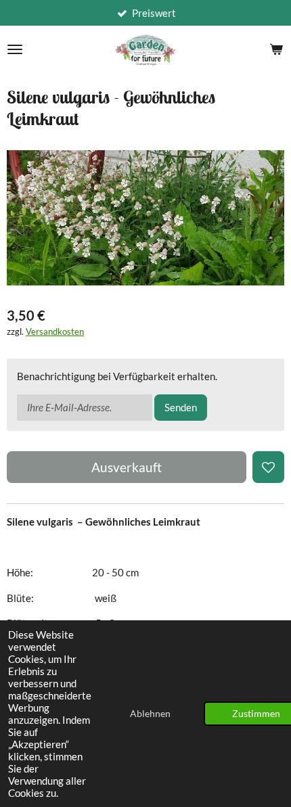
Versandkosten (55, 332)
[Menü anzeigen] (15, 49)
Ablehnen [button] (150, 713)
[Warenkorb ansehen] (276, 49)
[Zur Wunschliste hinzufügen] (268, 467)
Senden (180, 407)
